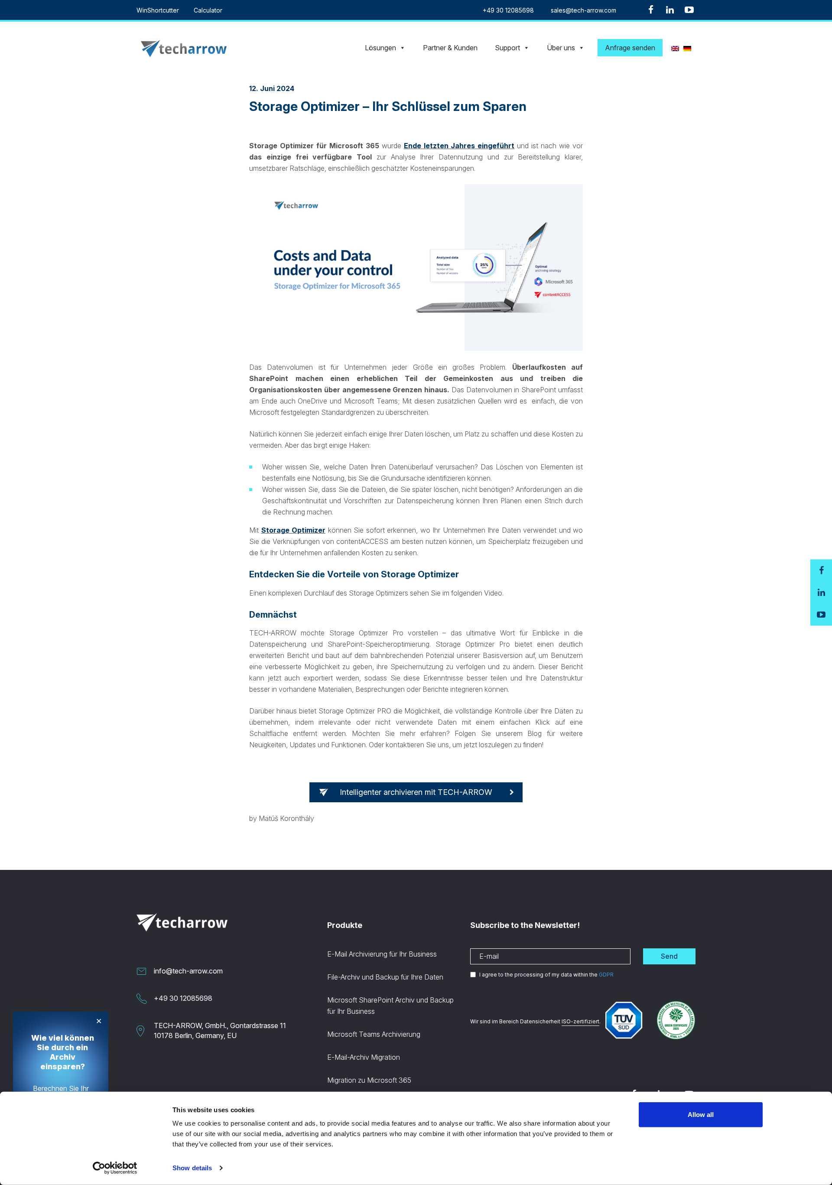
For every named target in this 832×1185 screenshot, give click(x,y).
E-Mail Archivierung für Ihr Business (382, 954)
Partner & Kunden (450, 47)
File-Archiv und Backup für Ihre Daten (385, 977)
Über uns (561, 47)
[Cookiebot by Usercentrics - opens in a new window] (115, 1168)
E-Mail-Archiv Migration (363, 1057)
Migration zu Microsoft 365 (369, 1080)
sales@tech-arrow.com (583, 10)
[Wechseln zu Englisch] (675, 47)
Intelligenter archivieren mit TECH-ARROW (416, 792)
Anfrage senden (630, 47)
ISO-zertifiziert (580, 1021)
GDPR (606, 974)
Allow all (701, 1114)
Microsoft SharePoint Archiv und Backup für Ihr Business (390, 1006)
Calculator (208, 10)
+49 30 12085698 (508, 10)
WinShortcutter (157, 10)
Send (669, 956)
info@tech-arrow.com (188, 971)
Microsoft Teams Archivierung (373, 1034)
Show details (192, 1168)
